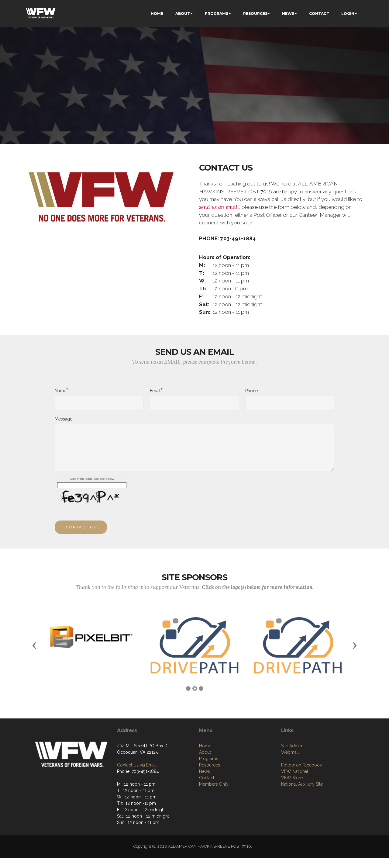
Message (63, 419)
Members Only (214, 784)
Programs (208, 758)
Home (205, 745)
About (205, 752)
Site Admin (291, 745)
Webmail (290, 752)
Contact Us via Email (137, 765)
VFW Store (292, 777)
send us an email (219, 207)
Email (155, 390)
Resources (209, 765)
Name (60, 390)
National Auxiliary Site (302, 784)
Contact (206, 777)
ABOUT (182, 13)
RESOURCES (255, 13)
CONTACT (319, 13)
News (204, 771)
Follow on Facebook (301, 765)
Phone (251, 390)
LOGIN (347, 13)
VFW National (294, 771)
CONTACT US (81, 527)
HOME (157, 13)
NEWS (288, 13)
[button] (34, 645)
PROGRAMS (216, 13)
